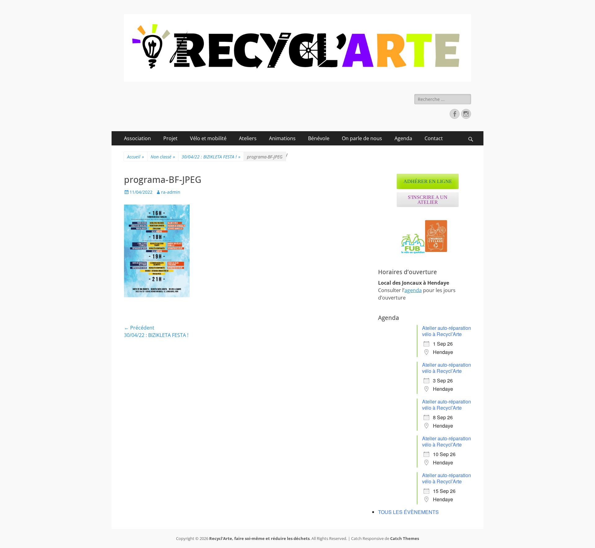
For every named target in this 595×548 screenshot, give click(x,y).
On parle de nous (362, 138)
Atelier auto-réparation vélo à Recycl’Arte (446, 331)
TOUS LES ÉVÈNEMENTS (408, 512)
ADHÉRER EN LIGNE (427, 181)
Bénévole (318, 138)
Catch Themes (404, 538)
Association (137, 138)
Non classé (163, 157)
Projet (170, 138)
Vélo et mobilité (208, 138)
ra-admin (170, 192)
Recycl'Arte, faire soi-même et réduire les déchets (259, 538)
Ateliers (248, 138)
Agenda (403, 138)
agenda (413, 290)
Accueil (135, 157)
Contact (434, 138)
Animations (282, 138)
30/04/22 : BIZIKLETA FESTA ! (211, 157)
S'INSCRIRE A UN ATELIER (427, 200)
